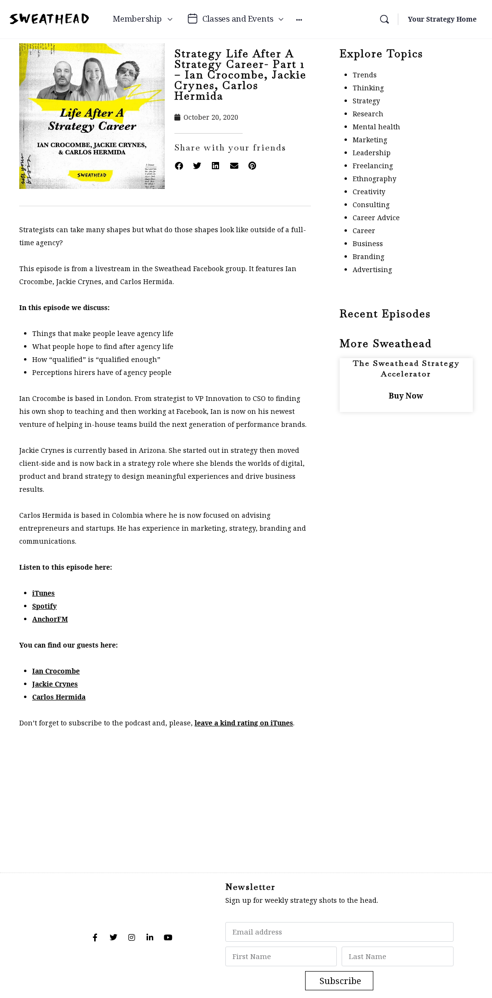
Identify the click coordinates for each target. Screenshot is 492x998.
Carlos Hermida (59, 696)
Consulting (371, 204)
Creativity (369, 191)
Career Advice (376, 217)
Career (364, 230)
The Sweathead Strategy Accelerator (406, 368)
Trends (365, 74)
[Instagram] (131, 937)
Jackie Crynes (55, 683)
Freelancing (373, 165)
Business (368, 243)
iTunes (43, 593)
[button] (179, 166)
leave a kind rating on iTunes (244, 722)
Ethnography (374, 178)
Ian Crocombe (56, 670)
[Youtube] (168, 937)
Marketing (370, 139)
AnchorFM (50, 619)
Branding (368, 256)
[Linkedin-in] (150, 937)
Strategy (366, 100)
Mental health (376, 126)
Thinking (368, 87)
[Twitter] (113, 937)
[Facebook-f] (95, 937)
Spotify (44, 606)
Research (368, 113)
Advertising (372, 269)
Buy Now (406, 395)
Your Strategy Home (442, 19)
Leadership (372, 152)
